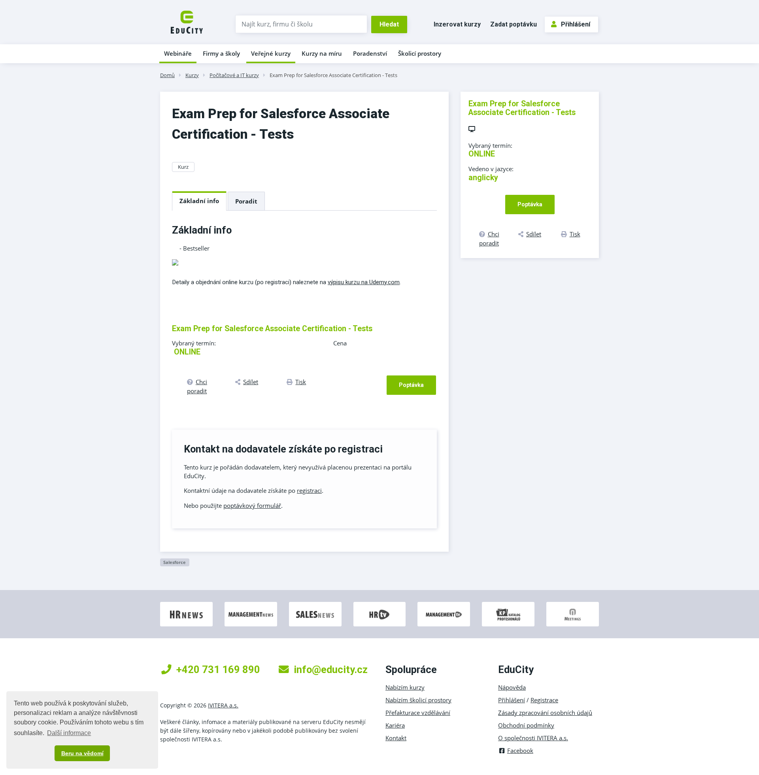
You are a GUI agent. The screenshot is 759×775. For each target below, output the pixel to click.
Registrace (544, 700)
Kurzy (192, 75)
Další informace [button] (69, 733)
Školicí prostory (419, 53)
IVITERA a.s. (223, 705)
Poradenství (370, 53)
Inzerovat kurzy (457, 24)
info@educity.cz (331, 669)
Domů (167, 75)
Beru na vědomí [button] (82, 753)
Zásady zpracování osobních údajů (545, 713)
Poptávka (411, 385)
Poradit (246, 201)
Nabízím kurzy (405, 687)
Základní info (199, 201)
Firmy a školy (221, 53)
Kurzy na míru (322, 53)
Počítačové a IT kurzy (234, 75)
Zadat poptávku (513, 24)
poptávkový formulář (252, 505)
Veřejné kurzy (271, 53)
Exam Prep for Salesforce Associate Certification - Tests (333, 75)
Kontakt (395, 738)
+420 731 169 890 (218, 669)
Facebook (520, 750)
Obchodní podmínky (526, 725)
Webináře (178, 53)
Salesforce (174, 562)
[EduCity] (187, 21)
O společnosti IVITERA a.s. (533, 738)
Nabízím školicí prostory (418, 700)
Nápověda (512, 687)
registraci (309, 490)
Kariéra (395, 725)
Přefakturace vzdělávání (417, 713)
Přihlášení (575, 24)
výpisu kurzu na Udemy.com (364, 282)
